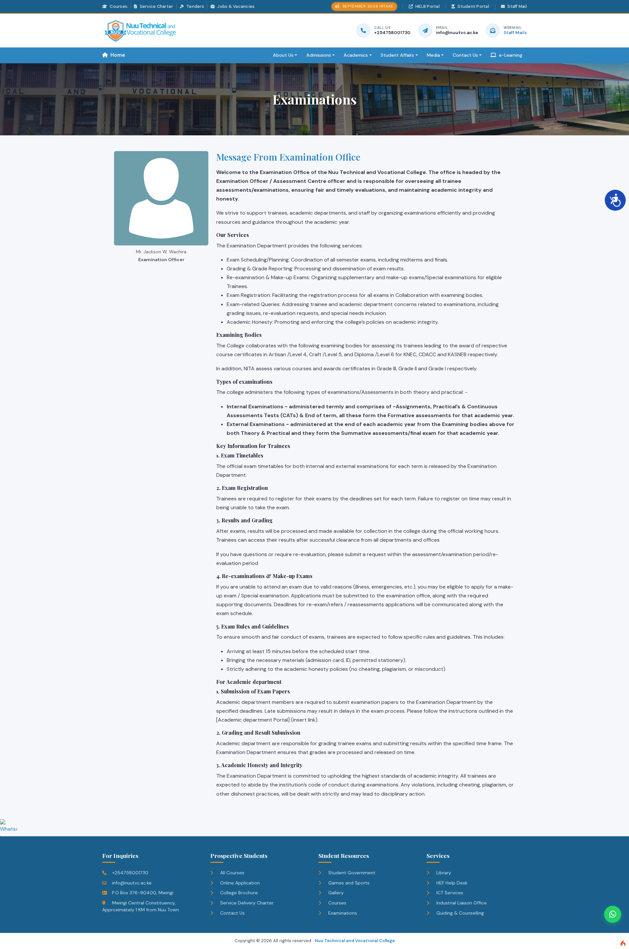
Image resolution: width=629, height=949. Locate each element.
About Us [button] (283, 55)
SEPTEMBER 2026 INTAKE (368, 6)
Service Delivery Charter (246, 903)
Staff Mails (515, 32)
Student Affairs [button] (397, 55)
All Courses (231, 873)
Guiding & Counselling (459, 913)
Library (443, 873)
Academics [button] (356, 55)
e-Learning (510, 55)
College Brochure (238, 893)
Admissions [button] (318, 55)
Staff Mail (516, 6)
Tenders (194, 6)
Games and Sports (348, 883)
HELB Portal (427, 6)
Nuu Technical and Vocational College (355, 940)
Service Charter (156, 6)
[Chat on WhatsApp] (612, 914)
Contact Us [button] (465, 55)
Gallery (335, 893)
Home (117, 55)
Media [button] (433, 55)
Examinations (342, 913)
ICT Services (449, 893)
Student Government (351, 873)
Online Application (239, 883)
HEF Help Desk (451, 883)
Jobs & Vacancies (235, 6)
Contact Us (232, 913)
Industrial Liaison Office (461, 903)
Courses (118, 6)
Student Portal (473, 6)
